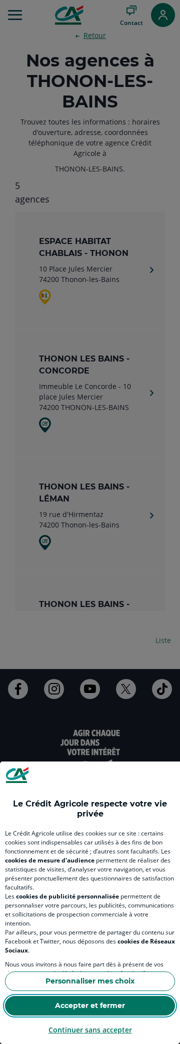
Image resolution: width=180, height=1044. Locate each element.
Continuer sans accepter (90, 1029)
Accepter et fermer (90, 1005)
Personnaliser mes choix (90, 981)
